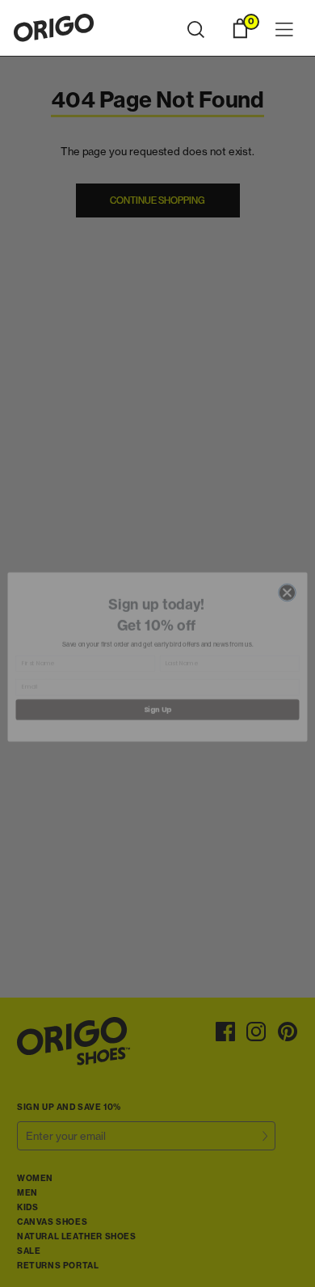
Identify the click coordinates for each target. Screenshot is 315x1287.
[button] (195, 30)
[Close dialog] (287, 580)
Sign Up (157, 698)
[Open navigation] (284, 30)
